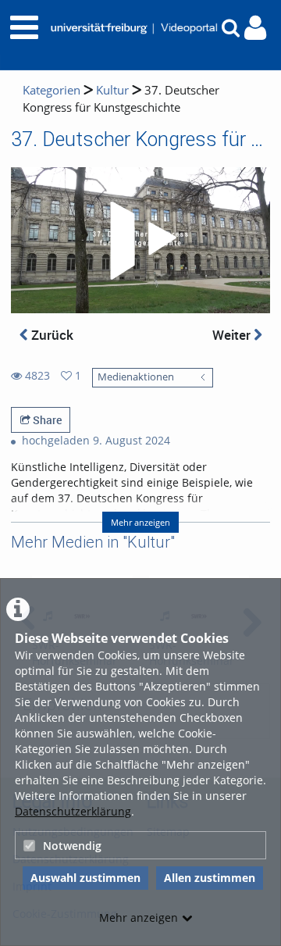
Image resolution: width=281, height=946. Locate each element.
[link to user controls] (255, 28)
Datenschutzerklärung (73, 811)
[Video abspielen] (140, 241)
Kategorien (51, 90)
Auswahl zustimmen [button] (85, 877)
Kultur (112, 90)
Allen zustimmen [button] (209, 877)
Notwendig (72, 845)
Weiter (233, 335)
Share (46, 419)
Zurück (50, 335)
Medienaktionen (136, 377)
